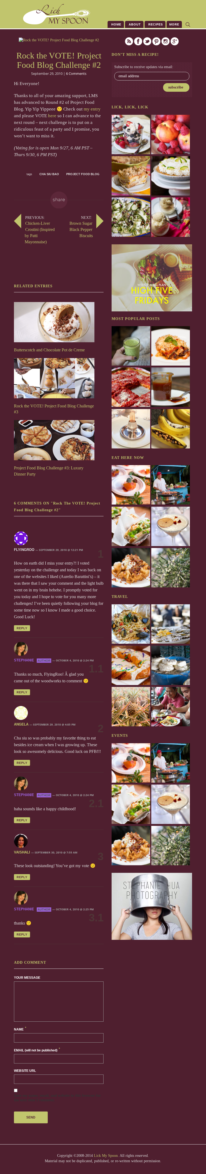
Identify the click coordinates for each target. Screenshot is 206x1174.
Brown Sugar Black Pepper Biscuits (81, 229)
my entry (92, 109)
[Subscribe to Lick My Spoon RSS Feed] (129, 41)
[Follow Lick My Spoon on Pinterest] (156, 41)
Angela (21, 724)
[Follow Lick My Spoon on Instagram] (165, 41)
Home (115, 24)
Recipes (155, 24)
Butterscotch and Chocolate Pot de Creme (49, 350)
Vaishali (22, 852)
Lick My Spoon (106, 1156)
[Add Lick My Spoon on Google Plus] (175, 41)
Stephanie (24, 660)
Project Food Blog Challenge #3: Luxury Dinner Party (48, 471)
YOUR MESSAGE (27, 978)
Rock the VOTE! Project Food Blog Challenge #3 (54, 409)
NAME (20, 1029)
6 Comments (76, 73)
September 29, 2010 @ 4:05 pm (54, 724)
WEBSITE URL (25, 1071)
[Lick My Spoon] (45, 14)
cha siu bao (49, 174)
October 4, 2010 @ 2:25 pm (75, 909)
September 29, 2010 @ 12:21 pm (61, 550)
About (134, 24)
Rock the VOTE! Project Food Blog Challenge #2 (58, 60)
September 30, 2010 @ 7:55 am (56, 852)
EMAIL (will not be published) (37, 1050)
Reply (22, 628)
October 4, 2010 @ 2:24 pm (75, 661)
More (174, 24)
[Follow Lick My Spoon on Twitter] (147, 41)
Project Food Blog (83, 174)
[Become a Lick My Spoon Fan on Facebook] (138, 41)
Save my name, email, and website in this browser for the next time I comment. (57, 1098)
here (52, 115)
